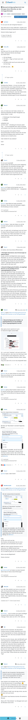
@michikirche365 (5, 570)
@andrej (3, 224)
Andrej (5, 200)
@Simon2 (5, 456)
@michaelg (4, 613)
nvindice (6, 82)
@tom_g (3, 187)
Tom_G (5, 160)
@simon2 (3, 203)
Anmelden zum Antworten (20, 16)
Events (5, 14)
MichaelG (6, 586)
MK (4, 627)
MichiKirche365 (7, 485)
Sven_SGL (6, 46)
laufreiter (6, 22)
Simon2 (5, 105)
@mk (2, 666)
